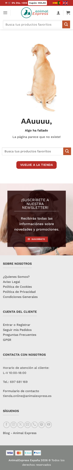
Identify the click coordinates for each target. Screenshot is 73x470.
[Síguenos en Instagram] (13, 425)
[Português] (60, 2)
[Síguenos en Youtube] (48, 425)
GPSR (7, 340)
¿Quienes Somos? (16, 277)
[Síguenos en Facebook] (6, 425)
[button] (5, 12)
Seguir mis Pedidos (17, 330)
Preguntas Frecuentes (19, 335)
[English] (65, 2)
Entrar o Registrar (16, 325)
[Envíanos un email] (27, 425)
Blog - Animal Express (19, 433)
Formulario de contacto (21, 391)
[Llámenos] (34, 425)
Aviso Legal (11, 282)
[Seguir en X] (20, 425)
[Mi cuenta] (58, 12)
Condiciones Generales (20, 297)
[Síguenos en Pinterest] (41, 425)
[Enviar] (66, 24)
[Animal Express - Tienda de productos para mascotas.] (36, 12)
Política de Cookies (17, 287)
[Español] (55, 2)
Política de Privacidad (19, 292)
